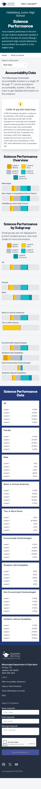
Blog (4, 695)
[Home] (8, 3)
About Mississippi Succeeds (13, 691)
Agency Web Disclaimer (11, 686)
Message (10, 726)
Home (4, 55)
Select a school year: (10, 60)
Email (8, 717)
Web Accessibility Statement (13, 682)
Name (8, 708)
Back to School (17, 55)
